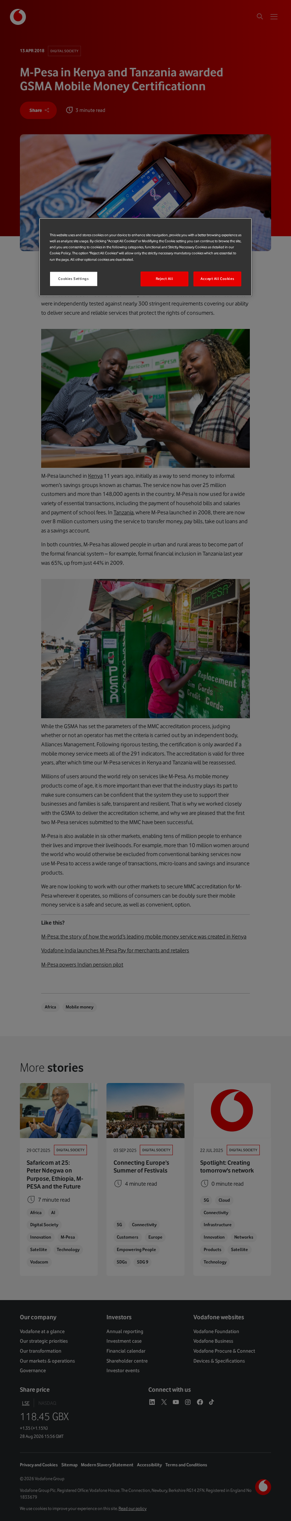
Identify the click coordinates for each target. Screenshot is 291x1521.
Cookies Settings (73, 278)
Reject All (164, 278)
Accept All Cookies (217, 278)
